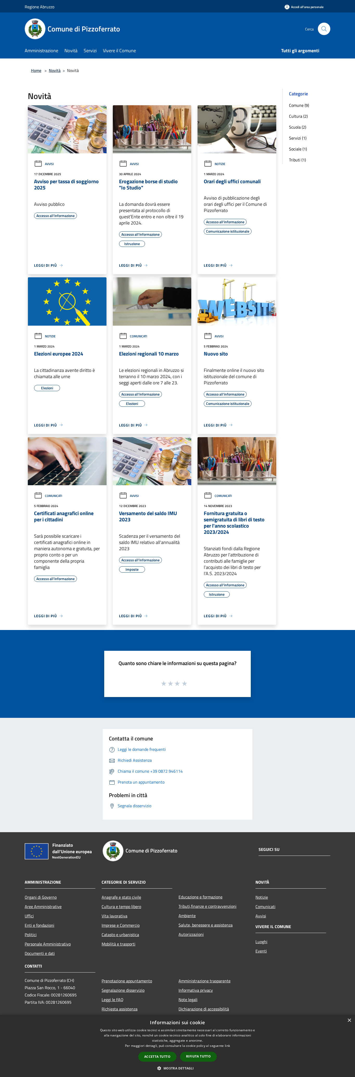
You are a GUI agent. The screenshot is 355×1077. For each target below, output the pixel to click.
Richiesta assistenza (119, 1009)
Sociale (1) (298, 149)
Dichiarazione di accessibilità (204, 1009)
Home (36, 70)
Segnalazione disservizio (123, 990)
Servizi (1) (297, 138)
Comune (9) (299, 105)
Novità (55, 70)
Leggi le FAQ (112, 999)
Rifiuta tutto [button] (198, 1056)
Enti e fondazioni (39, 925)
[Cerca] (324, 29)
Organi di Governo (41, 897)
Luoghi (261, 941)
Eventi (261, 951)
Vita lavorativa (114, 916)
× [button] (349, 1020)
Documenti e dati (40, 953)
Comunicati (138, 336)
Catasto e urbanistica (120, 934)
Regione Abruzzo (39, 7)
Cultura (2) (298, 116)
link (227, 1045)
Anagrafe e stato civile (121, 897)
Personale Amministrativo (48, 944)
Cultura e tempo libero (121, 906)
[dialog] (177, 1046)
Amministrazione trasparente (205, 981)
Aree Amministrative (43, 906)
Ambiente (187, 915)
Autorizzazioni (191, 934)
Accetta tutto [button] (157, 1056)
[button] (177, 1068)
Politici (31, 934)
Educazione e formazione (200, 897)
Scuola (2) (297, 127)
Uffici (29, 916)
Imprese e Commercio (121, 925)
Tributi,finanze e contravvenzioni (207, 906)
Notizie (220, 163)
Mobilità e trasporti (118, 944)
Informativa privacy (196, 990)
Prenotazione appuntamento (127, 981)
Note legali (188, 999)
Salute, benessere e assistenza (206, 925)
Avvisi (49, 163)
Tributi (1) (297, 160)
